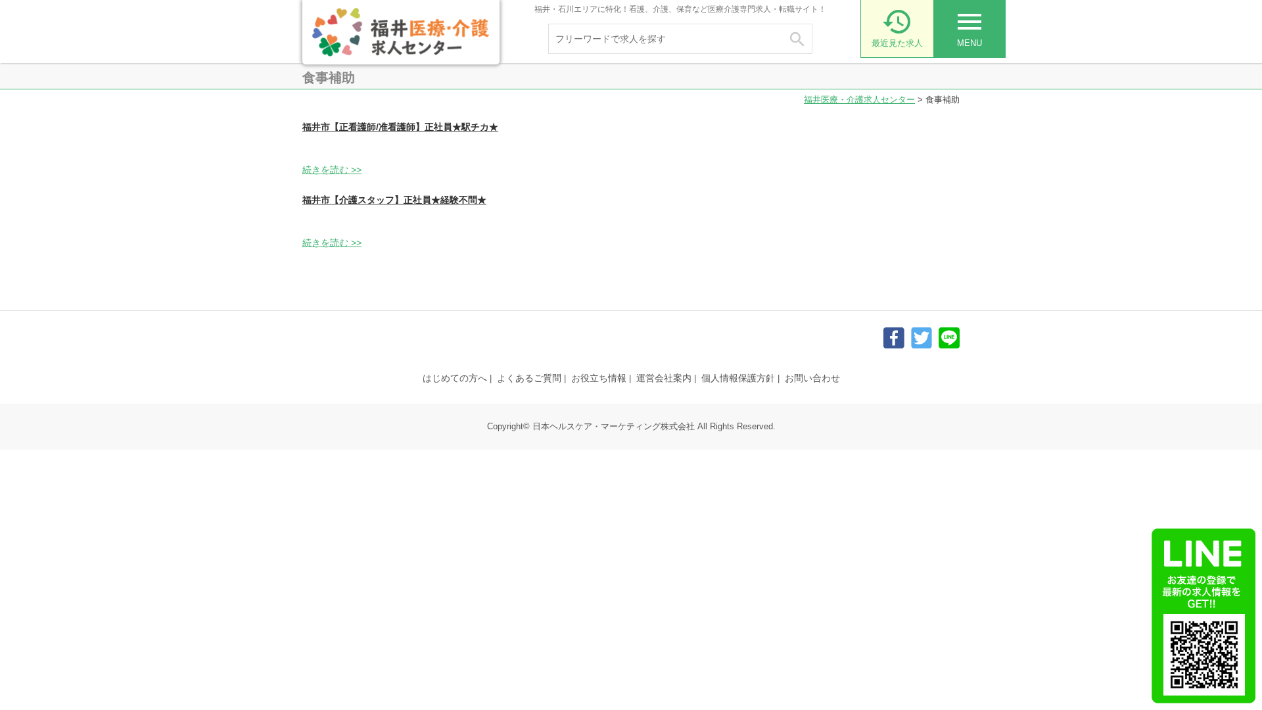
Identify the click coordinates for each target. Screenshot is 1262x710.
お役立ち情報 (598, 378)
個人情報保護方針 (738, 378)
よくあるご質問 (529, 378)
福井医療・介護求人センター (859, 100)
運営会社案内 (663, 378)
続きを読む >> (332, 169)
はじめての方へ (455, 378)
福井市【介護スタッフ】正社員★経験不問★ (394, 200)
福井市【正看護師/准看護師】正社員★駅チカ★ (400, 127)
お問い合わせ (812, 378)
